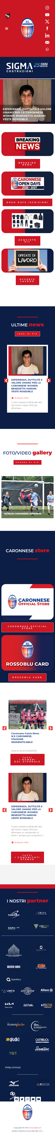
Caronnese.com (35, 1128)
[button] (6, 28)
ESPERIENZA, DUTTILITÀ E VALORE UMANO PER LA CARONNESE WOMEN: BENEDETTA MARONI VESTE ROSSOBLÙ (26, 385)
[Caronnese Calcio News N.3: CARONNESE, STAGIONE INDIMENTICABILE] (27, 714)
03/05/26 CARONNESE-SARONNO (22, 513)
